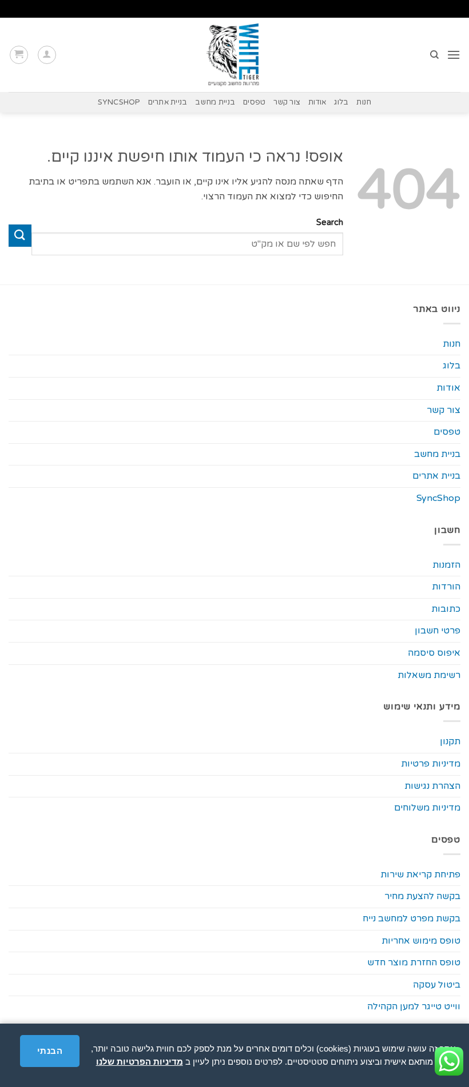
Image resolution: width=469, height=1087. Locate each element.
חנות (363, 102)
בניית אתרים (168, 102)
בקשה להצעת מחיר (422, 896)
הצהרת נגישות (432, 786)
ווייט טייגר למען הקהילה (413, 1006)
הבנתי (49, 1051)
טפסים (254, 102)
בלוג (341, 102)
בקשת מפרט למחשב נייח (411, 918)
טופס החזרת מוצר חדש (413, 962)
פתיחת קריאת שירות (420, 874)
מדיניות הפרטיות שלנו (139, 1061)
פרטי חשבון (437, 630)
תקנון (450, 741)
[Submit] (20, 235)
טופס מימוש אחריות (420, 940)
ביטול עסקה (436, 984)
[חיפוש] (434, 55)
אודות (317, 102)
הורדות (446, 586)
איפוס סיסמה (434, 653)
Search (329, 222)
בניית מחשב (215, 102)
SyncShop (119, 102)
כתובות (445, 609)
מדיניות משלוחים (427, 807)
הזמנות (446, 565)
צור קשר (286, 102)
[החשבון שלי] (47, 55)
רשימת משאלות (429, 675)
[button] (453, 55)
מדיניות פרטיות (430, 763)
